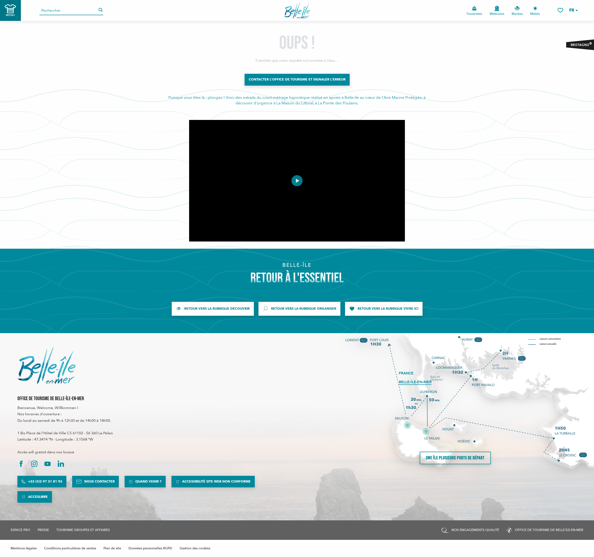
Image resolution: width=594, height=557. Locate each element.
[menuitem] (297, 10)
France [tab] (406, 373)
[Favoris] (560, 10)
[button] (573, 10)
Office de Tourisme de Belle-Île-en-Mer (50, 399)
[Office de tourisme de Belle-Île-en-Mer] (46, 365)
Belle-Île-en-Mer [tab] (415, 382)
